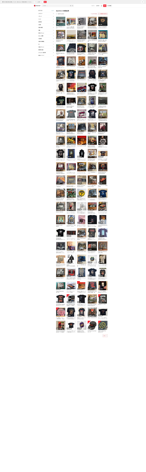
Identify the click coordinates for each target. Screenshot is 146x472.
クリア (52, 10)
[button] (47, 5)
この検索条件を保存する (103, 13)
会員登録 (97, 5)
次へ (104, 335)
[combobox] (58, 6)
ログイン (93, 5)
